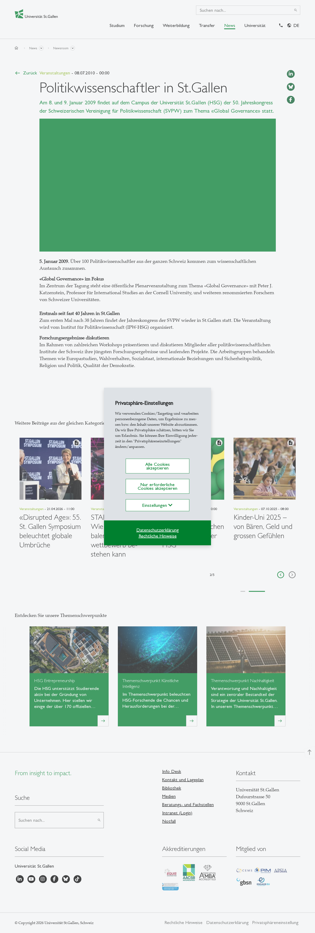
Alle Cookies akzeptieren (157, 466)
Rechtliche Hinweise (158, 536)
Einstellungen (155, 505)
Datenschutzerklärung (157, 530)
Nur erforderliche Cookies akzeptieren (157, 486)
